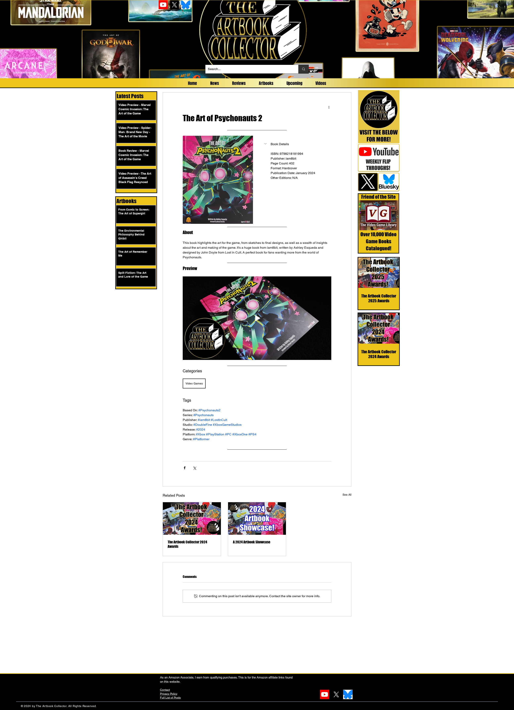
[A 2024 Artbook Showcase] (257, 518)
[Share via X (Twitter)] (194, 468)
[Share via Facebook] (185, 468)
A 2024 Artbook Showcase (251, 542)
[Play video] (257, 318)
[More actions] (328, 107)
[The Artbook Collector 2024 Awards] (192, 518)
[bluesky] (185, 4)
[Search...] (303, 69)
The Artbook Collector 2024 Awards (187, 544)
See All (347, 494)
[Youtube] (163, 4)
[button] (296, 144)
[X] (174, 4)
